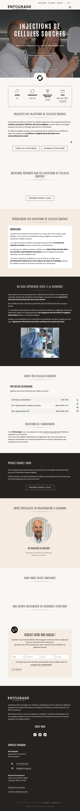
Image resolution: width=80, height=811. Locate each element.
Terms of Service (55, 802)
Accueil (24, 69)
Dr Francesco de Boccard (38, 537)
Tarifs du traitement (26, 148)
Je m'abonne (16, 670)
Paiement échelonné (54, 148)
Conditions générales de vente (18, 792)
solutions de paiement (51, 432)
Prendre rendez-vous (40, 56)
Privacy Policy (46, 802)
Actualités (51, 3)
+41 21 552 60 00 (22, 764)
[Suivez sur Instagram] (40, 734)
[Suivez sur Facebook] (35, 734)
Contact (60, 3)
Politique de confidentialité (16, 787)
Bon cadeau (42, 3)
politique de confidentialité (41, 665)
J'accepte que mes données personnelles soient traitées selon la (41, 663)
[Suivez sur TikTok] (45, 734)
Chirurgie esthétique (34, 69)
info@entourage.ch (23, 768)
